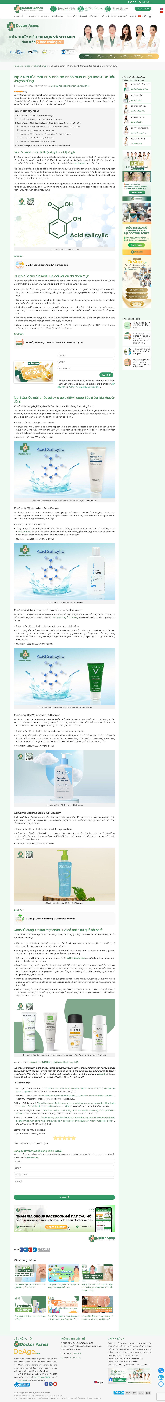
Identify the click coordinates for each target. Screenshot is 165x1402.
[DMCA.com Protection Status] (43, 1249)
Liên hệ (133, 16)
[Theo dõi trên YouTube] (135, 2)
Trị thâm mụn (57, 16)
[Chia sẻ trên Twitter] (26, 1249)
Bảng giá (83, 16)
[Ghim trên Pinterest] (30, 1249)
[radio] (55, 1138)
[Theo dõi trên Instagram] (131, 2)
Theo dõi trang (120, 1380)
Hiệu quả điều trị (109, 16)
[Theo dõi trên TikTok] (133, 2)
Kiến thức (94, 16)
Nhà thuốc (123, 16)
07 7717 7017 (75, 1357)
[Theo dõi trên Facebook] (128, 2)
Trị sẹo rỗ (71, 16)
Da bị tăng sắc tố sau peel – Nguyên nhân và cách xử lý (141, 363)
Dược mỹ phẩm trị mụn (36, 65)
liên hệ (101, 1074)
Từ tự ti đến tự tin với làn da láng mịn (141, 325)
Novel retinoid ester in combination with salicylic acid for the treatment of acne (75, 1095)
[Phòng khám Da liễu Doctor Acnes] (28, 8)
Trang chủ (18, 16)
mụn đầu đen (78, 163)
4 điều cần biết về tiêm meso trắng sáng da (141, 351)
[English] (98, 1382)
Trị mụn (44, 16)
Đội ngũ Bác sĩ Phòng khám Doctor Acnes (70, 85)
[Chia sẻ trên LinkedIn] (35, 1249)
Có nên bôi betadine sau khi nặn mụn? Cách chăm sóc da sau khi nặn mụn (141, 338)
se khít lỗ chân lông (76, 958)
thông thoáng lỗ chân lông (65, 617)
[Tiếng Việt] (162, 12)
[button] (145, 16)
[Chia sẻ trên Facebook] (22, 1249)
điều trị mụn (24, 531)
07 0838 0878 (75, 1353)
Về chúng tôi (31, 16)
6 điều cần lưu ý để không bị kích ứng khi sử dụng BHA (53, 1062)
